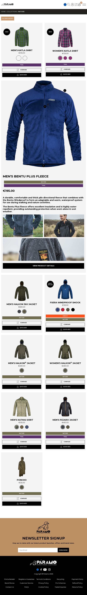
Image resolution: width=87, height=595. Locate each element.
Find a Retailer (9, 579)
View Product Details (43, 266)
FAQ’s (26, 587)
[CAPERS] (21, 427)
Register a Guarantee (26, 579)
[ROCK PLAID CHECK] (25, 58)
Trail (22, 65)
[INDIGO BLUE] (27, 427)
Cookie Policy (43, 587)
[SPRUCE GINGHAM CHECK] (70, 58)
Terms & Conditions (43, 579)
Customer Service (26, 583)
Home (3, 11)
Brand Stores (9, 583)
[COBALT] (57, 309)
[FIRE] (62, 309)
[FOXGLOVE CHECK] (60, 58)
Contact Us (10, 587)
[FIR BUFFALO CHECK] (18, 58)
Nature (43, 182)
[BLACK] (73, 309)
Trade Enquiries (60, 587)
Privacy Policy (44, 583)
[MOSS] (24, 311)
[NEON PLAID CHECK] (65, 58)
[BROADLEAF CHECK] (16, 427)
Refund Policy (77, 583)
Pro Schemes (60, 583)
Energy (65, 316)
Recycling (60, 579)
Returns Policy (77, 587)
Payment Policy (77, 579)
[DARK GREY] (19, 311)
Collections (12, 11)
